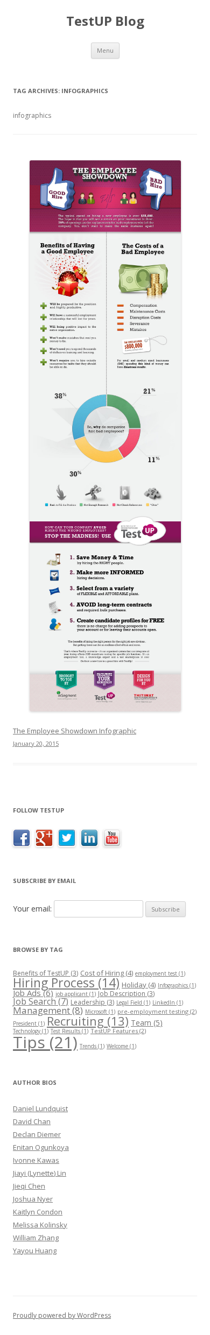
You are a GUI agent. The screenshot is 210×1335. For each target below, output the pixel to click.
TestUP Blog (105, 21)
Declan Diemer (37, 1134)
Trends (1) (92, 1046)
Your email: (32, 908)
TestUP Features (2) (118, 1031)
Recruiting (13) (88, 1021)
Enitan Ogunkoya (41, 1147)
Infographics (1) (177, 985)
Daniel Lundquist (40, 1108)
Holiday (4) (139, 985)
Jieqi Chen (29, 1186)
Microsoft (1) (100, 1011)
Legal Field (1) (133, 1002)
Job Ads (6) (33, 992)
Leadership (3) (92, 1002)
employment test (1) (160, 973)
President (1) (29, 1023)
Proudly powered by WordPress (62, 1315)
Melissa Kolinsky (40, 1225)
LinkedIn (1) (167, 1002)
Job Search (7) (40, 1001)
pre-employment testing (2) (157, 1011)
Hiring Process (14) (66, 982)
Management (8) (48, 1010)
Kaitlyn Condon (37, 1212)
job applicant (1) (75, 994)
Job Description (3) (126, 993)
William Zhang (36, 1237)
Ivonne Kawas (36, 1160)
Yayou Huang (35, 1250)
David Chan (32, 1121)
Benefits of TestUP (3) (45, 973)
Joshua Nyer (33, 1199)
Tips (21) (45, 1042)
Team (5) (147, 1023)
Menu (105, 50)
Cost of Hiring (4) (106, 973)
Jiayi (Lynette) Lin (39, 1173)
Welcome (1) (121, 1046)
